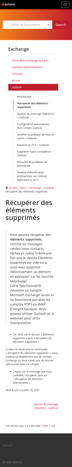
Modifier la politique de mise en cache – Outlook (35, 136)
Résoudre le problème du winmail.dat (32, 163)
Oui (53, 425)
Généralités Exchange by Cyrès (30, 60)
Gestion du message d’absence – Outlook (35, 115)
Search (60, 24)
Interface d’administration (27, 67)
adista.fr (7, 445)
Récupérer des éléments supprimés (32, 105)
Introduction (24, 96)
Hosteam (17, 74)
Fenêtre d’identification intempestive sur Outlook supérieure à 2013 (32, 176)
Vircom (16, 80)
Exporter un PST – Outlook (33, 145)
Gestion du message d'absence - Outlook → (46, 407)
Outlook (17, 87)
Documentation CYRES (23, 4)
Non (46, 425)
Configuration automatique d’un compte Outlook (33, 126)
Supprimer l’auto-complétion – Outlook (35, 153)
